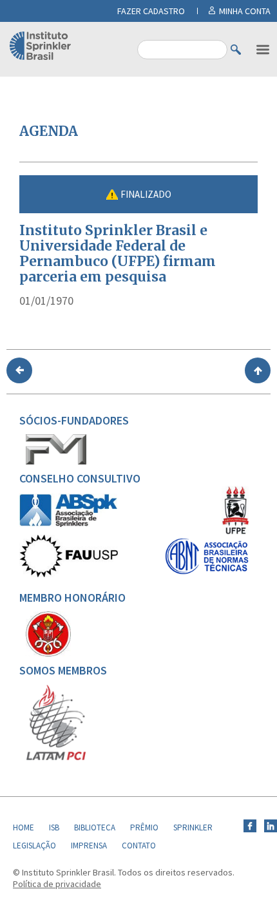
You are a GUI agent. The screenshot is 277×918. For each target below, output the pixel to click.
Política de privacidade (57, 884)
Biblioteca (94, 827)
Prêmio (144, 827)
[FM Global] (56, 461)
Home (23, 827)
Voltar (19, 370)
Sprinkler (193, 827)
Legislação (34, 845)
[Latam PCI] (56, 757)
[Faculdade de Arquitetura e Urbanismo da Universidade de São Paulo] (68, 574)
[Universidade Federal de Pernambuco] (235, 531)
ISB (54, 827)
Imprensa (89, 845)
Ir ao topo (258, 370)
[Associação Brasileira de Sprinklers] (68, 524)
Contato (139, 845)
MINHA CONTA (245, 11)
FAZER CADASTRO (151, 11)
